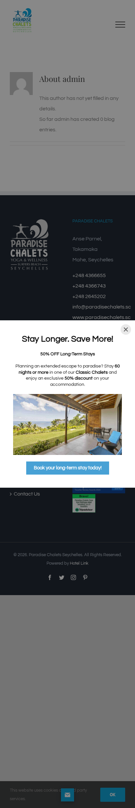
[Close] (126, 329)
